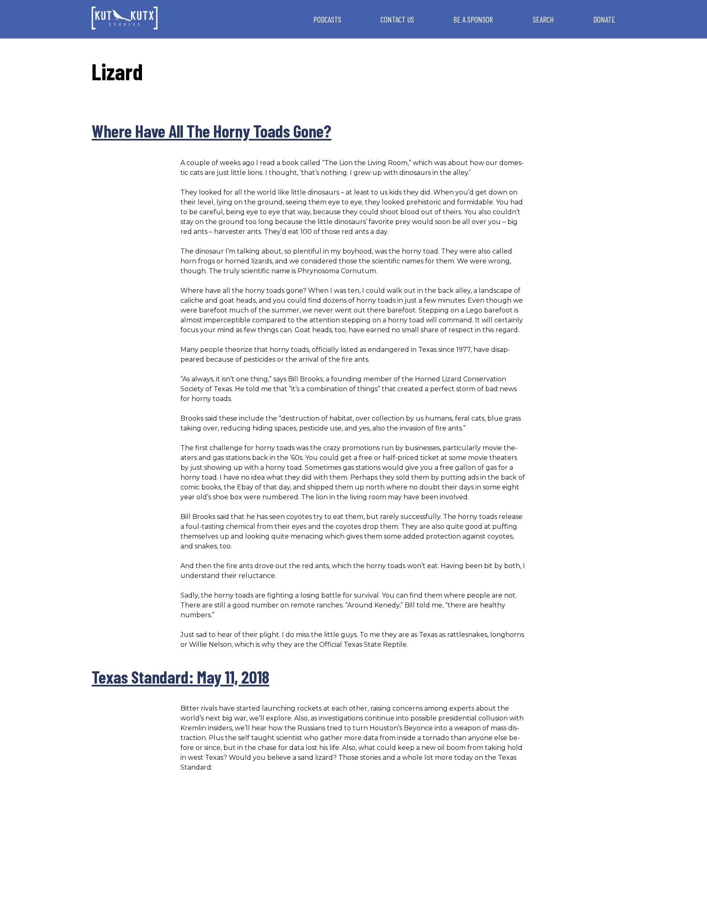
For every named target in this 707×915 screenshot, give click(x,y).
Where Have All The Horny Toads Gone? (211, 130)
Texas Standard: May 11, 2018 (180, 676)
